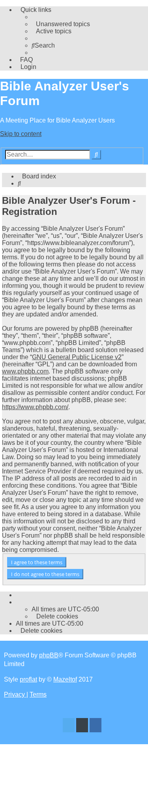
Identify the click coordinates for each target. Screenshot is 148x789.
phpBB (48, 655)
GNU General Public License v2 (77, 357)
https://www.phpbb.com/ (35, 407)
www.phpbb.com (25, 371)
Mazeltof (65, 679)
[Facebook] (95, 726)
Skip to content (20, 133)
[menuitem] (61, 24)
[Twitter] (69, 726)
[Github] (82, 726)
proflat (28, 679)
